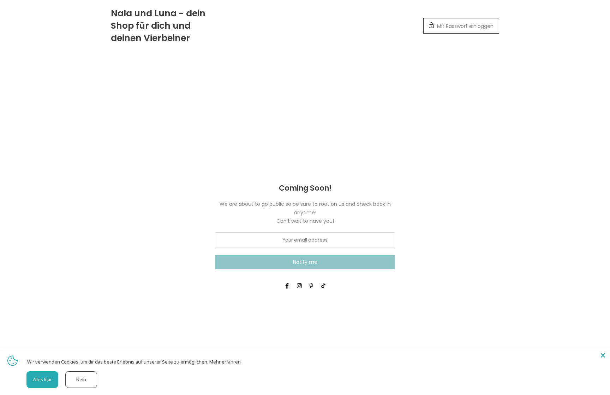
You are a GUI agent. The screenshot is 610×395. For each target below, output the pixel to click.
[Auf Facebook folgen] (287, 285)
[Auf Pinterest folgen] (311, 285)
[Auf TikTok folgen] (323, 285)
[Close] (602, 355)
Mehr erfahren (225, 362)
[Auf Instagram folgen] (299, 285)
